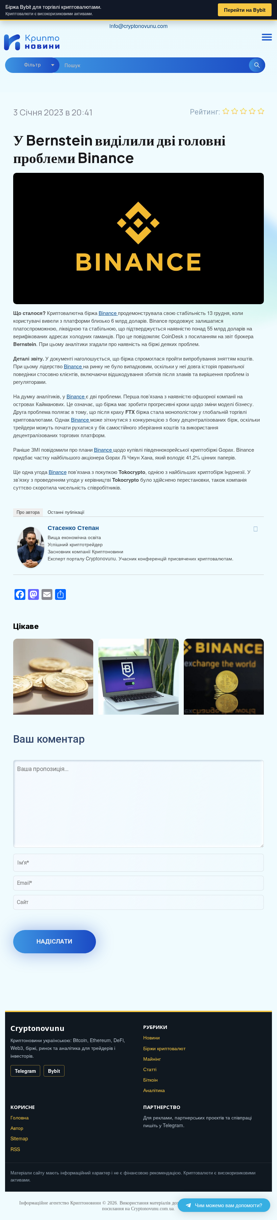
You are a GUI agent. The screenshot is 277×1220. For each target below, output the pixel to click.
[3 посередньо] (243, 111)
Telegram (25, 1070)
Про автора (28, 512)
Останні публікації (66, 512)
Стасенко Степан (73, 527)
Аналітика (154, 1090)
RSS (15, 1149)
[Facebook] (255, 529)
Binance (108, 312)
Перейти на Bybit (245, 10)
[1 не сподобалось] (226, 111)
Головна (19, 1117)
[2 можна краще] (234, 111)
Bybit (54, 1070)
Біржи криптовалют (164, 1048)
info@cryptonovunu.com (138, 26)
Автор (16, 1127)
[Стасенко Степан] (30, 530)
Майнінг (152, 1058)
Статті (149, 1069)
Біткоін (150, 1079)
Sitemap (19, 1138)
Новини (151, 1037)
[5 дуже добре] (261, 111)
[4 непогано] (252, 111)
